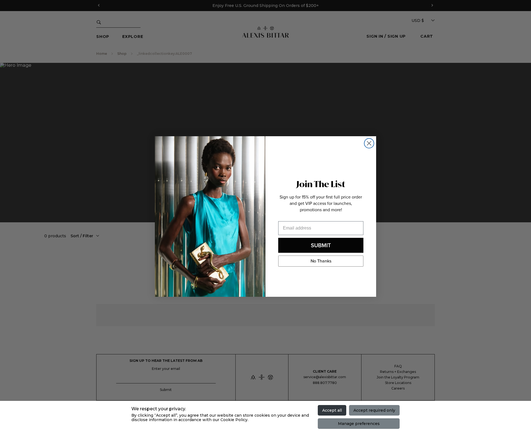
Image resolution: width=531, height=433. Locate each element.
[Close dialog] (369, 143)
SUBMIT (321, 245)
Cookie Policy (234, 419)
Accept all (332, 410)
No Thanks (321, 261)
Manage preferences (359, 423)
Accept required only (374, 410)
